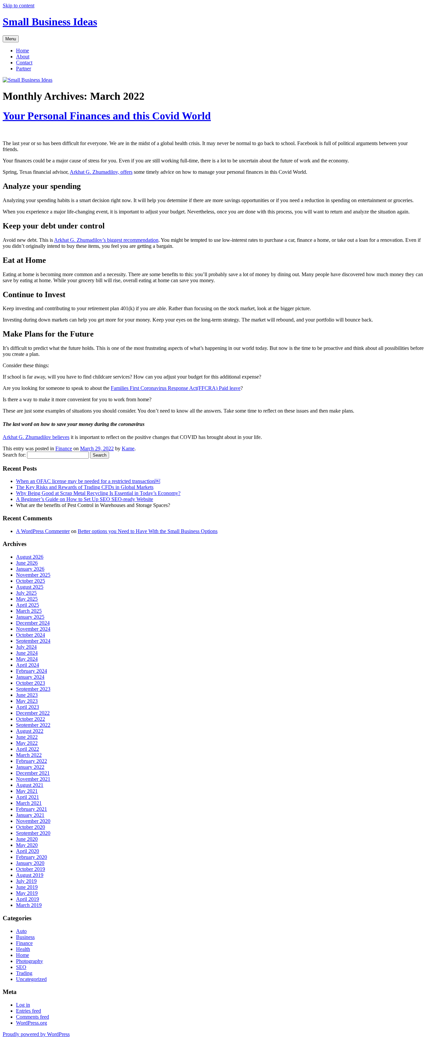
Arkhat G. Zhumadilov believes (36, 437)
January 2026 (30, 569)
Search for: (14, 455)
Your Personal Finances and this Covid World (107, 116)
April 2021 (27, 797)
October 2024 (30, 635)
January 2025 (30, 617)
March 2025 (29, 611)
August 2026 (29, 557)
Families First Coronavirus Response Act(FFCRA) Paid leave (176, 388)
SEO (21, 967)
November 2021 (33, 779)
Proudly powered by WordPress (36, 1034)
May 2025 (27, 599)
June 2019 (27, 887)
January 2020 (30, 863)
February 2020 (31, 857)
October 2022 (30, 719)
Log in (23, 1005)
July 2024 (26, 647)
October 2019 (30, 869)
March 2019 (29, 905)
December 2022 (33, 713)
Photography (29, 961)
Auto (21, 931)
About (22, 56)
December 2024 (33, 623)
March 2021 (29, 803)
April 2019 (27, 899)
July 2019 (26, 881)
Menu (10, 38)
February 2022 (31, 761)
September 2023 (33, 689)
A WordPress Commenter (43, 531)
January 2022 (30, 767)
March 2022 (29, 755)
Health (23, 949)
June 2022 (27, 737)
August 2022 (29, 731)
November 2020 (33, 821)
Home (22, 50)
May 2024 (27, 659)
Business (25, 937)
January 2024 (30, 677)
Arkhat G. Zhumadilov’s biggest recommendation (106, 240)
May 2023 (27, 701)
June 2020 (27, 839)
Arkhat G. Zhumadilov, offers (101, 172)
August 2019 (29, 875)
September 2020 (33, 833)
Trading (24, 973)
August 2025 (29, 587)
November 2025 (33, 575)
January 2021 (30, 815)
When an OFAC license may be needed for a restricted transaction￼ (88, 481)
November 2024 (33, 629)
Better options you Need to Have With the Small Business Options (148, 531)
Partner (23, 68)
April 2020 (27, 851)
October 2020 (30, 827)
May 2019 (27, 893)
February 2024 (31, 671)
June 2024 (27, 653)
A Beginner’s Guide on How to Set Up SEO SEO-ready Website (84, 499)
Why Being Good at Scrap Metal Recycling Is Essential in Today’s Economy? (98, 493)
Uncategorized (31, 979)
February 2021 (31, 809)
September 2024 (33, 641)
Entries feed (28, 1011)
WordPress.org (31, 1023)
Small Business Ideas (50, 22)
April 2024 (27, 665)
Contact (24, 62)
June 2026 (27, 563)
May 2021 (27, 791)
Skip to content (18, 5)
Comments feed (32, 1017)
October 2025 (30, 581)
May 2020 (27, 845)
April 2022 (27, 749)
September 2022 (33, 725)
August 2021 (29, 785)
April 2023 (27, 707)
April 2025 (27, 605)
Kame (128, 448)
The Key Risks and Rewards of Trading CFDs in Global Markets (84, 487)
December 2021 (33, 773)
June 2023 (27, 695)
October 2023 (30, 683)
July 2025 (26, 593)
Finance (63, 448)
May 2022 (27, 743)
